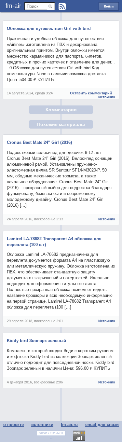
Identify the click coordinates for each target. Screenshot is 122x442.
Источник (106, 97)
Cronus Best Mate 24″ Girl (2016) (39, 142)
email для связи (102, 424)
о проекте (13, 424)
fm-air (13, 5)
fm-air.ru (69, 424)
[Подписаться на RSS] (62, 6)
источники (42, 424)
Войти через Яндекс (109, 7)
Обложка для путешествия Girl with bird (49, 28)
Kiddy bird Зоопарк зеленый (36, 340)
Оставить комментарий (91, 93)
